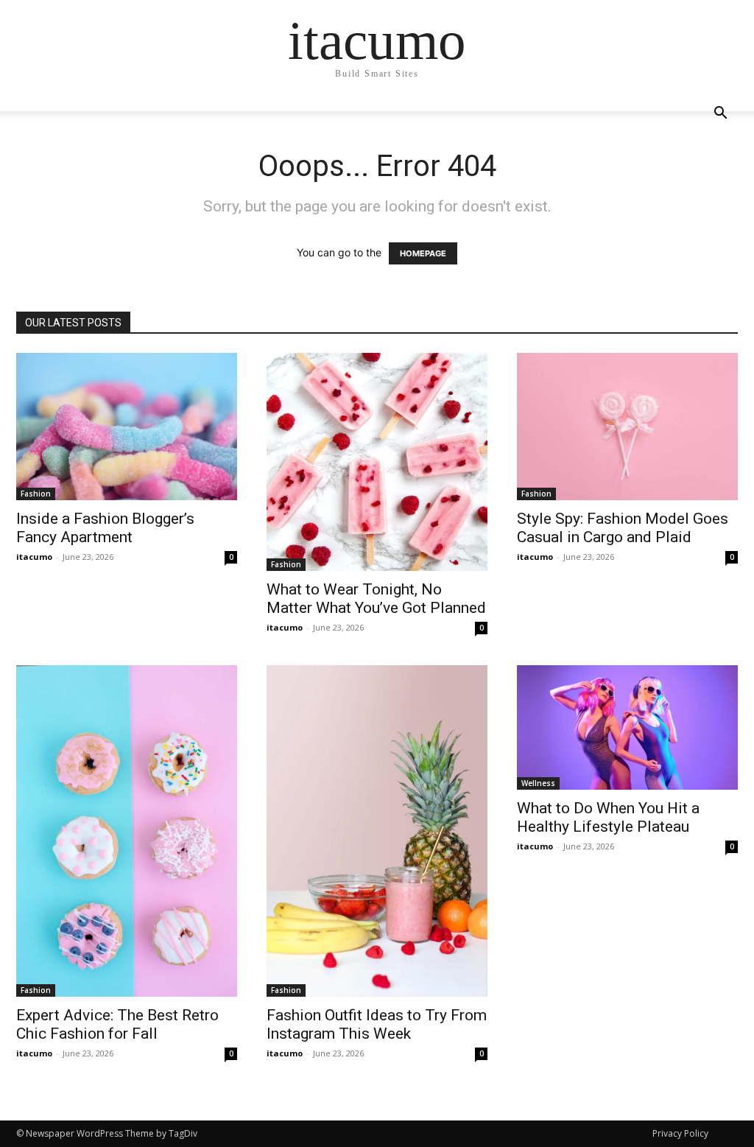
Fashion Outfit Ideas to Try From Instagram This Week (377, 1024)
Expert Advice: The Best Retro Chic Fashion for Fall (117, 1024)
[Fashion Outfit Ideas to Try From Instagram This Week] (377, 831)
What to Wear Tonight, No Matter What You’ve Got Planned (376, 598)
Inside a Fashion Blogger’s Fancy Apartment (105, 528)
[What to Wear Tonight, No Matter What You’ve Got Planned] (377, 462)
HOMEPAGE (423, 253)
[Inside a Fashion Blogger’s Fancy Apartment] (126, 426)
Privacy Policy (680, 1133)
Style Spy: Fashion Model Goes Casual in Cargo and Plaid (622, 528)
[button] (720, 115)
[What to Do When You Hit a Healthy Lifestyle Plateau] (627, 727)
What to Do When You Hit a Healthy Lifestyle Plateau (608, 817)
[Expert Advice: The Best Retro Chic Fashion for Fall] (126, 831)
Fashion (36, 493)
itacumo (34, 556)
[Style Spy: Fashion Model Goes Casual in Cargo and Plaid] (627, 426)
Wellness (538, 783)
